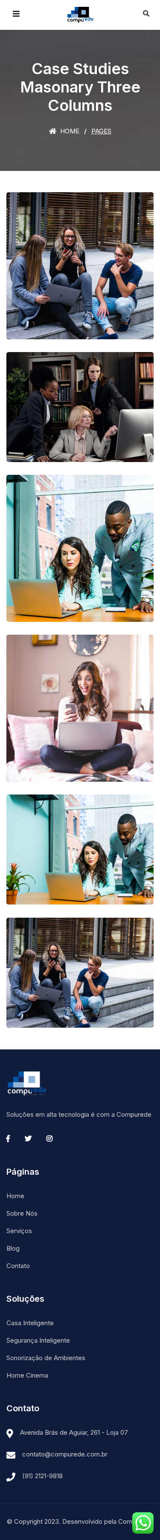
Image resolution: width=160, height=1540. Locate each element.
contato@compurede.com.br (65, 1454)
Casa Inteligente (30, 1323)
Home (68, 131)
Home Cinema (27, 1375)
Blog (13, 1248)
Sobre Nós (22, 1213)
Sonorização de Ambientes (45, 1358)
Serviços (19, 1231)
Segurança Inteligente (38, 1340)
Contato (18, 1266)
